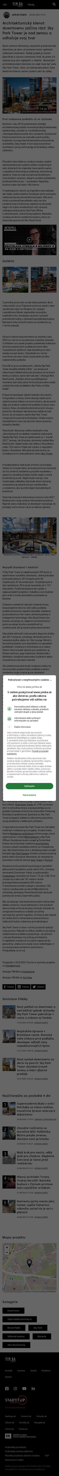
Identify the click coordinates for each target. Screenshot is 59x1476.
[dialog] (29, 738)
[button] (29, 727)
